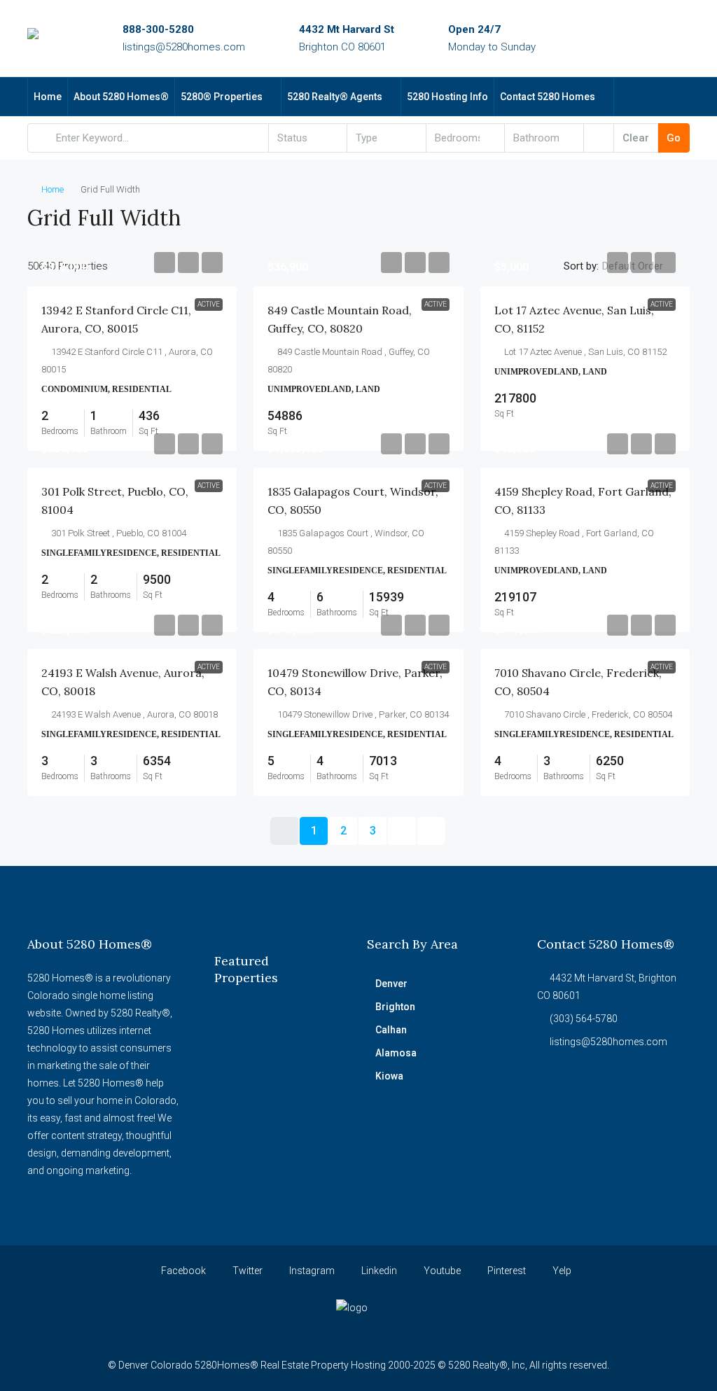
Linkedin (378, 1270)
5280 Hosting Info (447, 96)
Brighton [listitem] (395, 1006)
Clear (635, 138)
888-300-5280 (158, 29)
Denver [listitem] (391, 983)
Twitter (246, 1270)
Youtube (441, 1270)
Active (208, 304)
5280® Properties (222, 96)
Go (674, 138)
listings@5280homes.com (184, 47)
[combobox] (308, 138)
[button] (664, 213)
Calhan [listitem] (391, 1029)
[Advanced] (598, 138)
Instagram (311, 1270)
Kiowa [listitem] (389, 1076)
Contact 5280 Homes (547, 96)
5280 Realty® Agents (334, 96)
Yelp (560, 1270)
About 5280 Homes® (121, 96)
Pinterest (505, 1270)
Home (48, 96)
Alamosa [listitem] (396, 1052)
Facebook (182, 1270)
